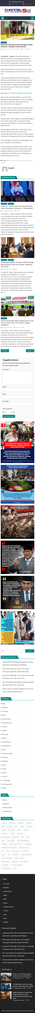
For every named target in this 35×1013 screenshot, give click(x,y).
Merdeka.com (24, 847)
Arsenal (4, 823)
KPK (23, 837)
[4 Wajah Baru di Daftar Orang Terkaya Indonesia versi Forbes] (6, 986)
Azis (16, 269)
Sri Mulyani (5, 865)
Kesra (4, 750)
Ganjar (22, 826)
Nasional (3, 42)
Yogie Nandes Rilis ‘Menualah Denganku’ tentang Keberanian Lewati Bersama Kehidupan (18, 663)
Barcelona (12, 823)
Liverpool (4, 844)
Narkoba (22, 160)
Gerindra (29, 826)
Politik (4, 769)
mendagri (28, 844)
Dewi (28, 978)
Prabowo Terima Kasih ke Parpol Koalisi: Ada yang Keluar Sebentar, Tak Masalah (17, 207)
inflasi (19, 830)
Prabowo (15, 855)
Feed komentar (7, 807)
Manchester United (16, 844)
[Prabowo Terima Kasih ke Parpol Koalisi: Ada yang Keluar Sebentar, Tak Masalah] (17, 191)
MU (3, 851)
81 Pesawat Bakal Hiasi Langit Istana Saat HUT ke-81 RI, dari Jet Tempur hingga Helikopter (17, 323)
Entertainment (7, 723)
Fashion (5, 727)
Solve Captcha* (7, 409)
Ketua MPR (16, 160)
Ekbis (4, 715)
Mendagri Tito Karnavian (9, 847)
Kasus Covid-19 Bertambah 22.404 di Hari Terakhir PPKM (22, 975)
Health (5, 730)
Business (5, 707)
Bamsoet (9, 160)
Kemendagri (5, 837)
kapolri (12, 833)
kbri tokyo (20, 833)
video (4, 788)
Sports (4, 773)
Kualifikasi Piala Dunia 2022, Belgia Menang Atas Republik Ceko (6, 351)
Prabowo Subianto (26, 855)
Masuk (4, 800)
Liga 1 (3, 841)
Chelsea (9, 826)
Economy (5, 711)
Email (4, 394)
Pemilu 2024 (15, 851)
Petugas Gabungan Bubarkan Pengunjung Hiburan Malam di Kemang (30, 351)
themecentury (29, 1011)
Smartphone (24, 861)
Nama (4, 387)
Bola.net (29, 823)
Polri (9, 855)
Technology (6, 780)
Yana (18, 211)
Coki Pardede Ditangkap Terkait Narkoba (19, 93)
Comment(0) (27, 49)
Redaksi (5, 922)
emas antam (7, 719)
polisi (3, 855)
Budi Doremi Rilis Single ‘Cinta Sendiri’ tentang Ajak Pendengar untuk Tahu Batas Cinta (18, 677)
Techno (5, 776)
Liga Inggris (11, 841)
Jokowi (26, 830)
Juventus (4, 833)
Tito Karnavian (6, 868)
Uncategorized (7, 784)
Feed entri (6, 804)
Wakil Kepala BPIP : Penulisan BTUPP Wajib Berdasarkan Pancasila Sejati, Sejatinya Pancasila (17, 264)
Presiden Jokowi (19, 858)
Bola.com (21, 823)
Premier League (6, 858)
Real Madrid (5, 861)
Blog (4, 704)
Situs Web (6, 401)
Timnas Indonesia (16, 865)
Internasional (7, 742)
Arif (28, 1000)
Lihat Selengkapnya (23, 841)
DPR (16, 826)
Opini (4, 765)
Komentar (6, 369)
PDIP (7, 851)
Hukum (5, 738)
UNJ (14, 868)
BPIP (3, 826)
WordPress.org (7, 811)
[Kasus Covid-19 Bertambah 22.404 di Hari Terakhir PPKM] (6, 977)
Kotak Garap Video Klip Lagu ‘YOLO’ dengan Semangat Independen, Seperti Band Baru (16, 670)
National (5, 761)
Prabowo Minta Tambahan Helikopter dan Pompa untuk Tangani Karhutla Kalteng (18, 690)
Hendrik (18, 49)
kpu (28, 837)
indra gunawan (20, 327)
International (6, 746)
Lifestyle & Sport (8, 753)
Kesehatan (15, 837)
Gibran (4, 830)
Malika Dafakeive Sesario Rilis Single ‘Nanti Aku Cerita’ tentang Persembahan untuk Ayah (22, 995)
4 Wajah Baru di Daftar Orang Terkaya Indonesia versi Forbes (23, 985)
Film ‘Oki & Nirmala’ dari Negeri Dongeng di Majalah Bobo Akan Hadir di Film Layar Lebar (18, 683)
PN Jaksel (25, 851)
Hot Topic (4, 204)
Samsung (15, 861)
